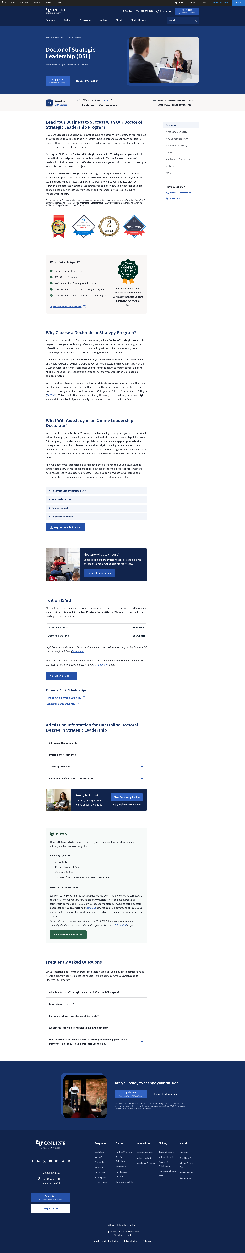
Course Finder (101, 1182)
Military (103, 20)
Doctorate (99, 1162)
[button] (187, 11)
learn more (78, 651)
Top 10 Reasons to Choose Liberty (66, 306)
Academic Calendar (146, 1163)
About (119, 20)
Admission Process (145, 1152)
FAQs (168, 173)
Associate (99, 1167)
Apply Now (192, 3)
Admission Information (178, 159)
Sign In (238, 3)
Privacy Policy (130, 1241)
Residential (24, 3)
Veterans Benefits (167, 1157)
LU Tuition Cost (100, 665)
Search (195, 20)
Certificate (100, 1172)
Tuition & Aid (172, 152)
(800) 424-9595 (134, 804)
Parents (59, 3)
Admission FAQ (144, 1158)
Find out (91, 908)
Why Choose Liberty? (177, 139)
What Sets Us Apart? (176, 132)
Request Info (178, 3)
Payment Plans (123, 1166)
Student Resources (140, 20)
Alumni (48, 3)
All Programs (100, 1177)
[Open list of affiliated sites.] (67, 3)
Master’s (98, 1157)
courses (105, 100)
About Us (184, 1152)
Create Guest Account (220, 3)
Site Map (147, 1241)
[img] (58, 226)
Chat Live (129, 11)
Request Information (180, 192)
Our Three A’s (186, 1158)
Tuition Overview (124, 1152)
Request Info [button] (50, 1208)
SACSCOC (51, 395)
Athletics (37, 3)
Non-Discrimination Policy (106, 1241)
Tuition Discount (166, 1152)
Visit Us (204, 3)
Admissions (85, 20)
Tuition (67, 20)
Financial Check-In (124, 1182)
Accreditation (186, 1172)
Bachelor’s (99, 1152)
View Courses (61, 104)
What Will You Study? (177, 146)
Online (12, 3)
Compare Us (185, 1178)
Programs (50, 20)
